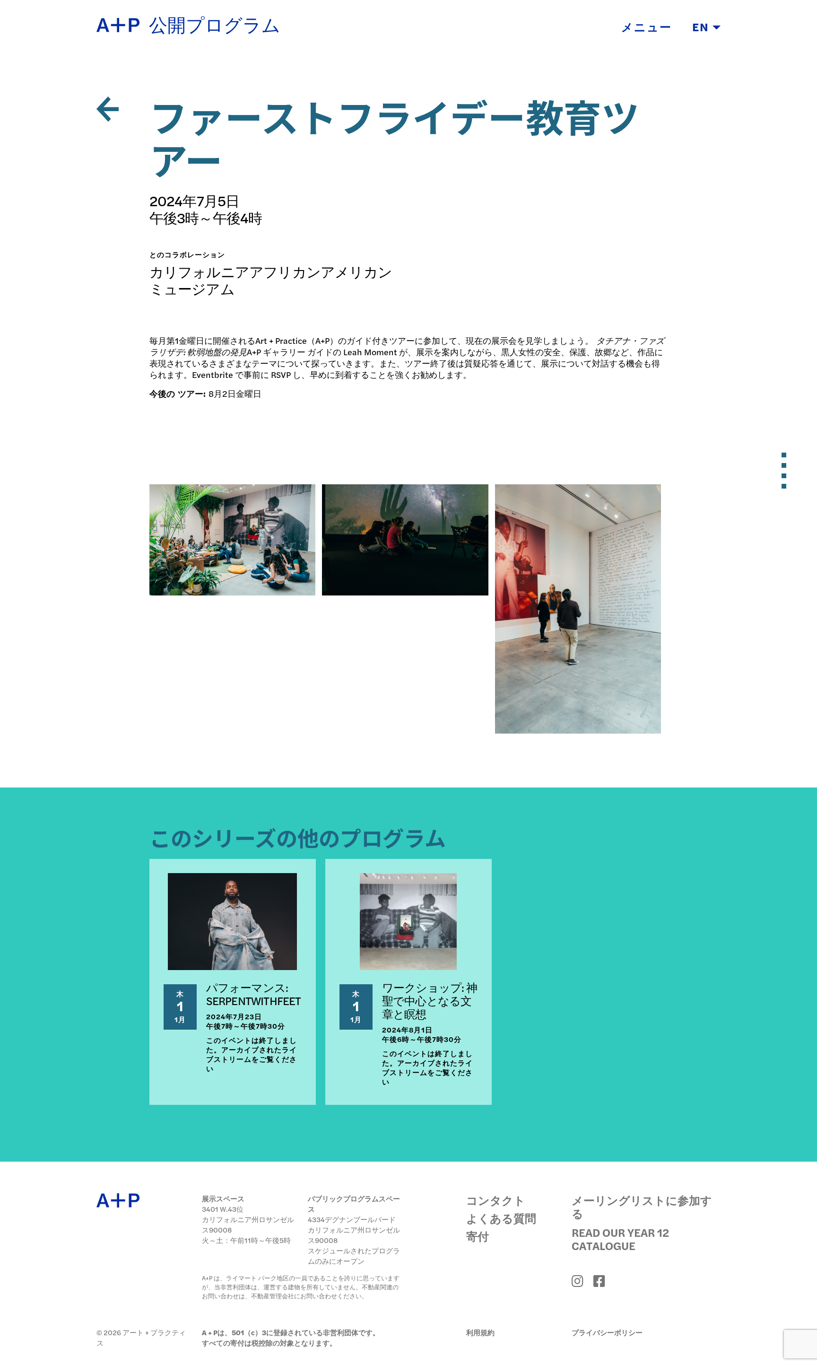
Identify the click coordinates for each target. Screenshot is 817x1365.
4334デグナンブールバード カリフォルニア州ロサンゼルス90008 (354, 1229)
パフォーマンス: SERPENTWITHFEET (253, 993)
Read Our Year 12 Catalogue (620, 1238)
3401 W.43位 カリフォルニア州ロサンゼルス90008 (248, 1219)
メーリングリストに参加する (642, 1206)
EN (702, 26)
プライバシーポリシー (607, 1332)
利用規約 (480, 1332)
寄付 (477, 1235)
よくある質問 (501, 1218)
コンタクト (495, 1200)
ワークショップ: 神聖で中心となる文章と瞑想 (429, 1000)
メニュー (646, 26)
